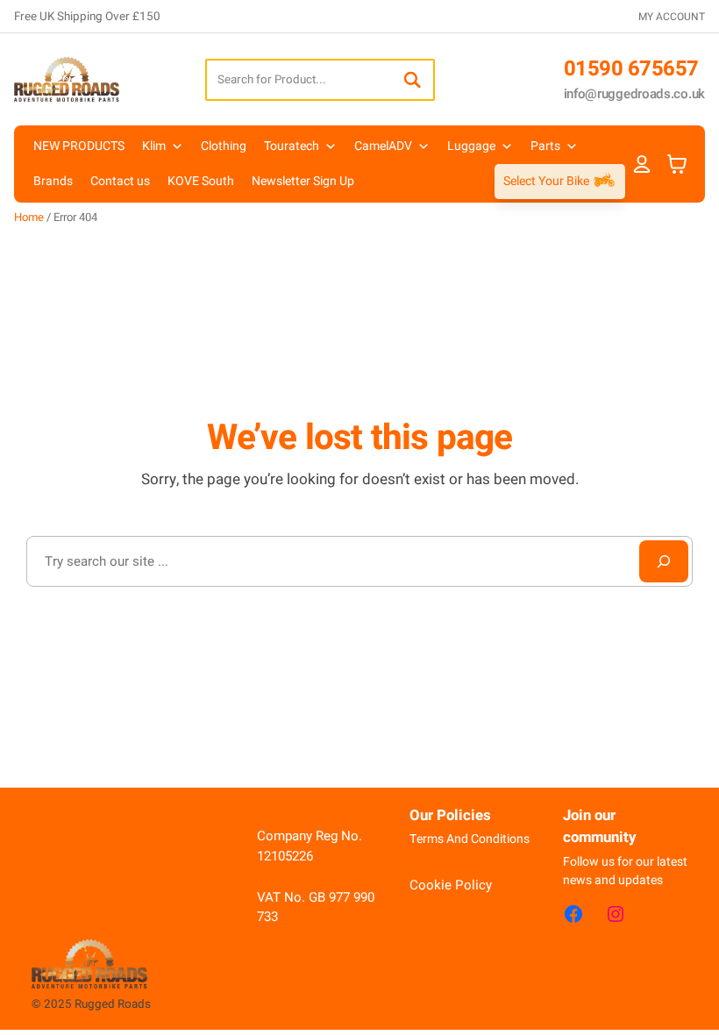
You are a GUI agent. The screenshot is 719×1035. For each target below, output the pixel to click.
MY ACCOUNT (671, 17)
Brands (53, 181)
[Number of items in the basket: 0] (676, 164)
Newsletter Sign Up (303, 181)
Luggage (471, 146)
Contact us (120, 181)
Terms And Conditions (469, 839)
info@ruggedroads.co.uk (634, 94)
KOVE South (200, 181)
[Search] (412, 79)
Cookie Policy (450, 885)
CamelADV (383, 146)
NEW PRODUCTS (79, 146)
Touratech (291, 146)
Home (29, 217)
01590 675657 (631, 69)
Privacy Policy (451, 861)
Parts (545, 146)
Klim (154, 146)
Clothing (223, 146)
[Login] (642, 164)
